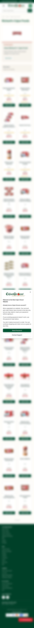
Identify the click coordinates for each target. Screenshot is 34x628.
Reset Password (17, 330)
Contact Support (17, 335)
